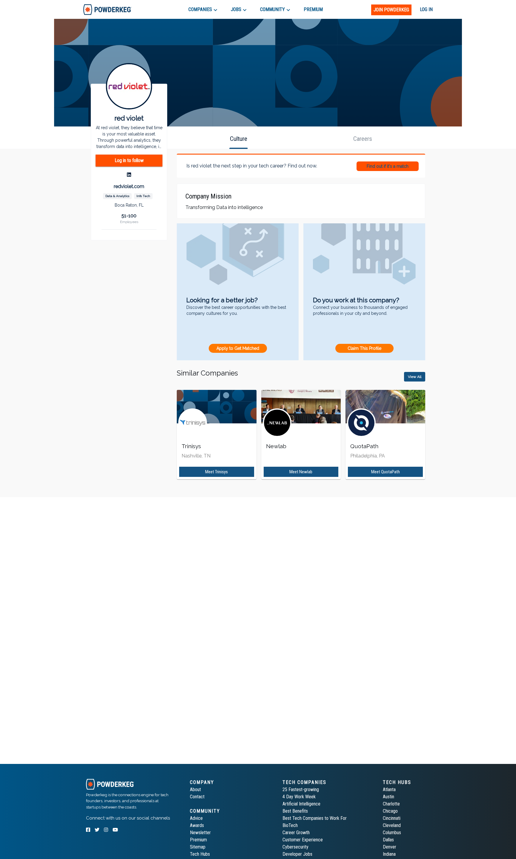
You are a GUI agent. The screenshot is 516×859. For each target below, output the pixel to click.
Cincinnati (391, 818)
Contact (197, 797)
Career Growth (296, 832)
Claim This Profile (364, 348)
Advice (196, 818)
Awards (197, 825)
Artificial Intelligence (301, 804)
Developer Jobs (297, 854)
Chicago (390, 811)
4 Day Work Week (299, 797)
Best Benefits (295, 811)
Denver (389, 847)
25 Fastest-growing (300, 789)
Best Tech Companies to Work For (314, 818)
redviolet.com (129, 186)
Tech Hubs (200, 854)
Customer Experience (302, 840)
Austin (388, 797)
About (195, 789)
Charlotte (391, 804)
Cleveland (392, 825)
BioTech (290, 825)
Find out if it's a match (387, 166)
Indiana (389, 854)
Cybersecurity (295, 847)
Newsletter (200, 832)
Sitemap (197, 847)
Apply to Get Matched (237, 348)
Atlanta (389, 789)
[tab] (107, 9)
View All (414, 377)
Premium (198, 840)
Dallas (388, 840)
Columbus (392, 832)
